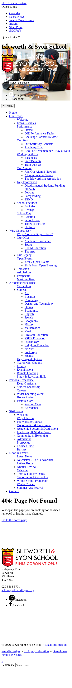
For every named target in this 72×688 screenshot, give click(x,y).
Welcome (22, 119)
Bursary (21, 449)
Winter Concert (26, 484)
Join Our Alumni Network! (41, 171)
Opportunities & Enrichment (34, 425)
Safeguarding (33, 196)
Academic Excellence (38, 241)
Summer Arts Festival (30, 487)
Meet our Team (26, 279)
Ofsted (29, 130)
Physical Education (36, 334)
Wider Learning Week (30, 394)
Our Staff (22, 140)
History (29, 324)
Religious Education (37, 345)
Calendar (14, 13)
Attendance (31, 407)
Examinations (25, 369)
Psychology (32, 341)
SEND (29, 199)
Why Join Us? (25, 418)
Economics (31, 310)
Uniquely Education (36, 651)
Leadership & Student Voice (34, 432)
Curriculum (24, 286)
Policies (29, 192)
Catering (30, 216)
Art (27, 293)
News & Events (18, 453)
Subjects (22, 289)
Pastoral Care (25, 400)
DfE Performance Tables (40, 133)
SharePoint (15, 27)
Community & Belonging (32, 435)
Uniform (30, 227)
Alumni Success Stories (39, 175)
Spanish (29, 355)
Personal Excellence (21, 380)
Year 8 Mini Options (29, 362)
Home (13, 112)
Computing (31, 300)
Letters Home (25, 463)
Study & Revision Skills (31, 376)
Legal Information (56, 644)
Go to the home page (14, 520)
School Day (24, 213)
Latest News (16, 16)
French (29, 317)
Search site (8, 665)
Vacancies (31, 157)
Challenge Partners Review (41, 137)
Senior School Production (32, 477)
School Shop (32, 220)
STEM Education (35, 248)
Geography (31, 321)
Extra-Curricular (27, 383)
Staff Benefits (33, 161)
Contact (14, 491)
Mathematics (32, 328)
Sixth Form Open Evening (41, 265)
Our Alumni (24, 168)
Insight (13, 23)
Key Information (27, 182)
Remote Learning (27, 373)
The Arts (30, 251)
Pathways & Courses (29, 421)
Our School (16, 116)
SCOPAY (15, 30)
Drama (29, 307)
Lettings (29, 209)
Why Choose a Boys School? (35, 234)
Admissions (24, 272)
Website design (11, 651)
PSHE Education (35, 338)
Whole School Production (32, 480)
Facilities (30, 206)
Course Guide (25, 446)
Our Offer (23, 237)
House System (25, 397)
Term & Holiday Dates (31, 473)
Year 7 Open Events (21, 20)
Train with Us (33, 164)
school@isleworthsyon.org (18, 590)
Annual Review (26, 466)
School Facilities (27, 203)
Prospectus (23, 275)
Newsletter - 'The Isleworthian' (35, 459)
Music (28, 331)
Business (30, 296)
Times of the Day (35, 223)
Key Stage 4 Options (29, 359)
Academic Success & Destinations (37, 428)
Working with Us (27, 154)
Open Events (25, 258)
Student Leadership (28, 387)
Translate (37, 86)
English (29, 314)
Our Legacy (24, 255)
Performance (24, 126)
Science (29, 348)
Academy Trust (34, 147)
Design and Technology (39, 303)
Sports (28, 244)
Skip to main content (14, 3)
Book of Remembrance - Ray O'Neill (47, 150)
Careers (21, 390)
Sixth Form (16, 411)
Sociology (31, 352)
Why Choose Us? (20, 230)
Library (21, 366)
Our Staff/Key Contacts (39, 143)
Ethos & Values (26, 123)
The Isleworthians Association (43, 178)
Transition (23, 268)
